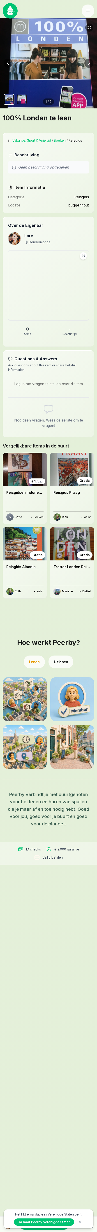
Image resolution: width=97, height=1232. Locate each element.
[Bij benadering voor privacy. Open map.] (48, 285)
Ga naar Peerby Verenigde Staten (44, 1222)
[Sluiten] (80, 1222)
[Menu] (88, 11)
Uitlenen (61, 662)
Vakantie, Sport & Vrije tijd (31, 140)
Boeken (60, 140)
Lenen (34, 662)
